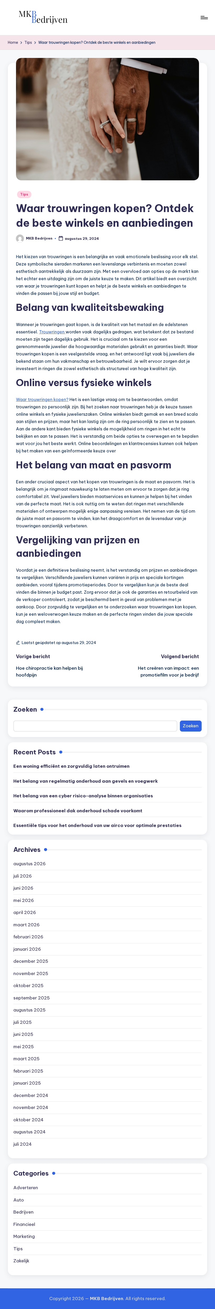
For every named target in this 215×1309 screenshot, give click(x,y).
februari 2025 (28, 1071)
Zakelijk (21, 1261)
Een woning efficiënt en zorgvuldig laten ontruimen (71, 766)
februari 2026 (28, 937)
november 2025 (30, 973)
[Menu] (204, 17)
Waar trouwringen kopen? (42, 399)
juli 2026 (22, 876)
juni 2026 (23, 888)
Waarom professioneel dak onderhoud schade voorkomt (77, 811)
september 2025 (31, 998)
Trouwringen (52, 331)
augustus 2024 (29, 1132)
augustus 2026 (29, 864)
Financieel (24, 1224)
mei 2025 (23, 1047)
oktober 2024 (28, 1120)
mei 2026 (23, 900)
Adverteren (25, 1188)
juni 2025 (23, 1034)
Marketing (24, 1236)
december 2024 (30, 1095)
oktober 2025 (28, 985)
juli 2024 (22, 1144)
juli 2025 (22, 1022)
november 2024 (30, 1107)
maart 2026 (26, 925)
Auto (18, 1200)
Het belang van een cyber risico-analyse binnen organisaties (83, 796)
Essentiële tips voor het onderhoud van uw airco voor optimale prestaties (97, 825)
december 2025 (30, 961)
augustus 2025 (29, 1010)
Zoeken (25, 709)
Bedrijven (23, 1212)
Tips (24, 194)
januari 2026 (27, 949)
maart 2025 (26, 1059)
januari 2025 (27, 1083)
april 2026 (24, 912)
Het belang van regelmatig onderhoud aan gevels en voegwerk (85, 781)
